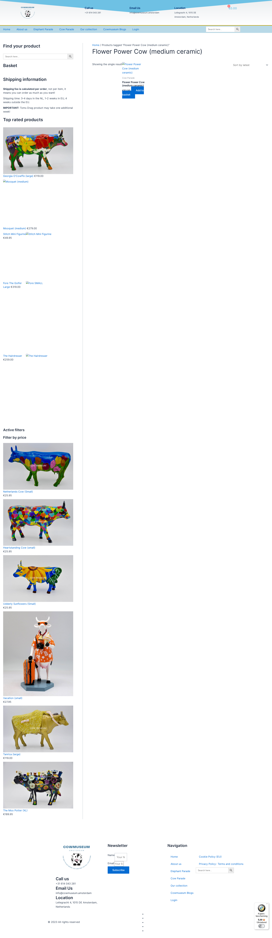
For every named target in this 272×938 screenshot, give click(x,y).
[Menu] (267, 904)
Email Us (135, 8)
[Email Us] (124, 10)
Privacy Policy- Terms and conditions (221, 863)
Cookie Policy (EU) (210, 856)
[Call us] (79, 10)
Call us (89, 8)
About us (22, 29)
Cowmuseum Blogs (114, 29)
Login (135, 29)
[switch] (261, 926)
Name (111, 855)
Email (111, 863)
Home (6, 29)
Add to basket (133, 92)
